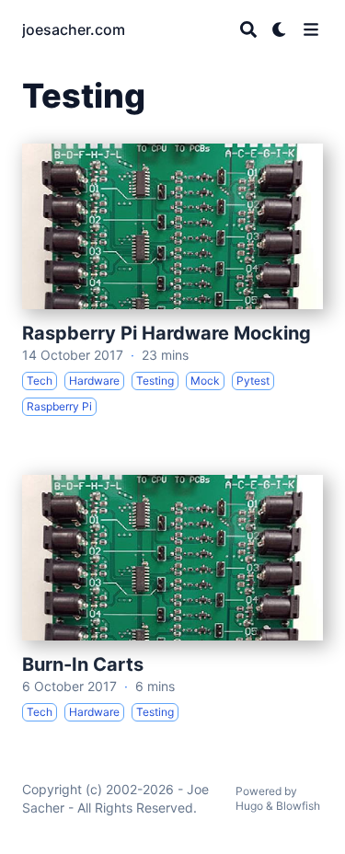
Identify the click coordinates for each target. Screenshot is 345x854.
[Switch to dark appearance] (279, 29)
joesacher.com (73, 29)
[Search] (248, 29)
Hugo (249, 806)
